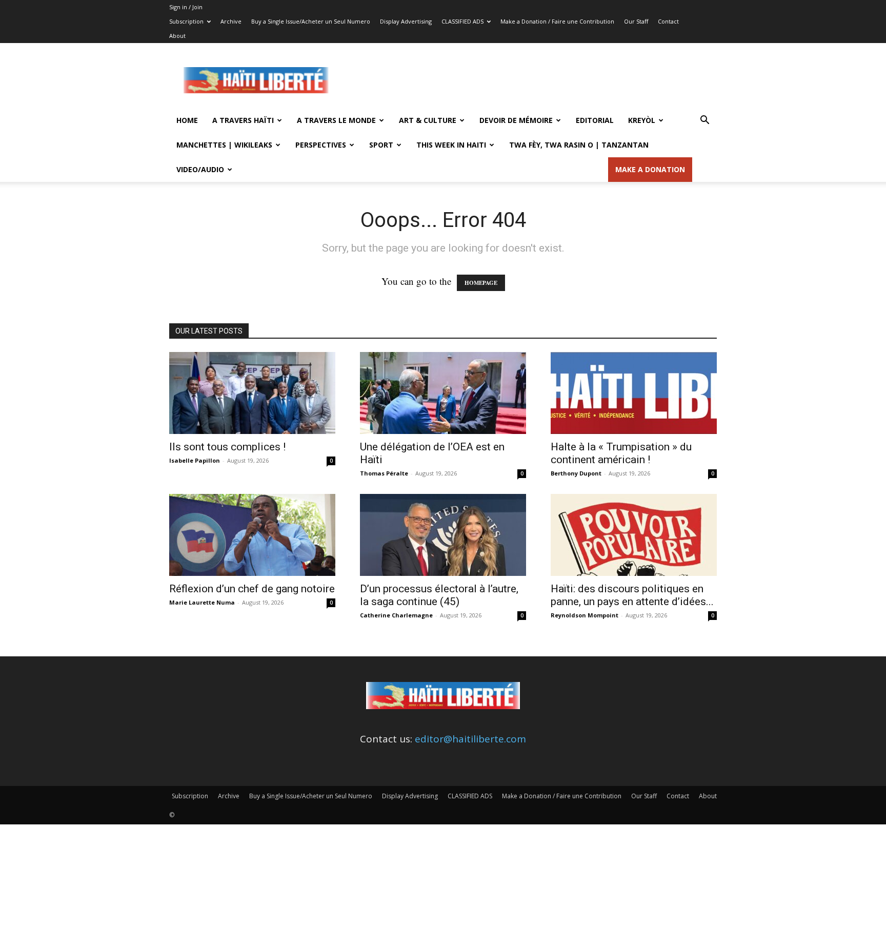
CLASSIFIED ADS (462, 21)
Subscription (186, 21)
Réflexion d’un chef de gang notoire (252, 589)
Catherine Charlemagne (396, 615)
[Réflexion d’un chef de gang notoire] (252, 535)
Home (187, 120)
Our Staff (636, 21)
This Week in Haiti (451, 145)
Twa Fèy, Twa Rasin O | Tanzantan (579, 145)
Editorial (595, 120)
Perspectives (320, 145)
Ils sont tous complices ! (227, 447)
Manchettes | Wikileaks (224, 145)
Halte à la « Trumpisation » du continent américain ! (621, 453)
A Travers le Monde (336, 120)
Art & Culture (427, 120)
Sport (381, 145)
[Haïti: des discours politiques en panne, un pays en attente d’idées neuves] (634, 535)
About (177, 35)
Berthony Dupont (576, 473)
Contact (668, 21)
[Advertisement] (530, 80)
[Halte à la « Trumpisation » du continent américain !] (634, 393)
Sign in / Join (186, 7)
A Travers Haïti (243, 120)
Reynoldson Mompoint (584, 615)
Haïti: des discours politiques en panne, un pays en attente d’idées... (632, 595)
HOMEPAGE (481, 283)
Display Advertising (406, 21)
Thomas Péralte (384, 473)
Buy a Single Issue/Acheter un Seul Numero (310, 21)
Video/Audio (200, 169)
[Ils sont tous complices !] (252, 393)
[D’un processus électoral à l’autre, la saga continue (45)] (443, 535)
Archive (230, 21)
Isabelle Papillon (194, 460)
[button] (704, 120)
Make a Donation (650, 169)
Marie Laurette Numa (202, 602)
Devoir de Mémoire (516, 120)
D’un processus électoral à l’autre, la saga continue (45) (439, 595)
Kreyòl (641, 120)
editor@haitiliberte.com (470, 738)
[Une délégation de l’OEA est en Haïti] (443, 393)
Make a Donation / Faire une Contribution (557, 21)
